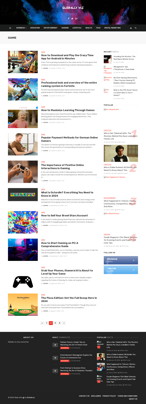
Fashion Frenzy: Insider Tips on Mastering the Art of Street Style (73, 343)
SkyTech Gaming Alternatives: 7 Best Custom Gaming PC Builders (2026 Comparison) (125, 80)
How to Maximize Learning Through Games (68, 110)
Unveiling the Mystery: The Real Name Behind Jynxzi (124, 57)
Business (20, 28)
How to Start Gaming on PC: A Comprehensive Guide (59, 245)
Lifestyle (77, 28)
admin (45, 68)
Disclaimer (96, 396)
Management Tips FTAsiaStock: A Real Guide (123, 68)
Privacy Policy (109, 396)
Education (35, 28)
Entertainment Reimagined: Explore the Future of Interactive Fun (76, 356)
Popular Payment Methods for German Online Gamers (69, 139)
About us (133, 399)
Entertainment (50, 28)
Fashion (65, 28)
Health (88, 28)
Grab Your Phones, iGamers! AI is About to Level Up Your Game (67, 272)
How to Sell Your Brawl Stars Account (64, 215)
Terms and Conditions (127, 396)
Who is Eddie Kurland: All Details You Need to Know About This (120, 168)
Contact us (84, 396)
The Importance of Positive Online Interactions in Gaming (62, 167)
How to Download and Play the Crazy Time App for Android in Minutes (67, 57)
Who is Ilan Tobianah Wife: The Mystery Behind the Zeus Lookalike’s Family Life (120, 136)
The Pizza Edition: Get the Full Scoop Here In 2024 (69, 299)
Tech (98, 28)
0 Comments (76, 348)
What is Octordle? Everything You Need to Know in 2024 (67, 194)
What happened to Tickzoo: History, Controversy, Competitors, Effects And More (120, 204)
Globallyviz (31, 398)
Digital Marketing (112, 28)
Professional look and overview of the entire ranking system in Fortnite (69, 84)
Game (43, 52)
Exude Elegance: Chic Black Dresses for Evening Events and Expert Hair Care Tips (120, 240)
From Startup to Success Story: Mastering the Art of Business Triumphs (76, 369)
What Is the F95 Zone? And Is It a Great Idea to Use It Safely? (125, 92)
